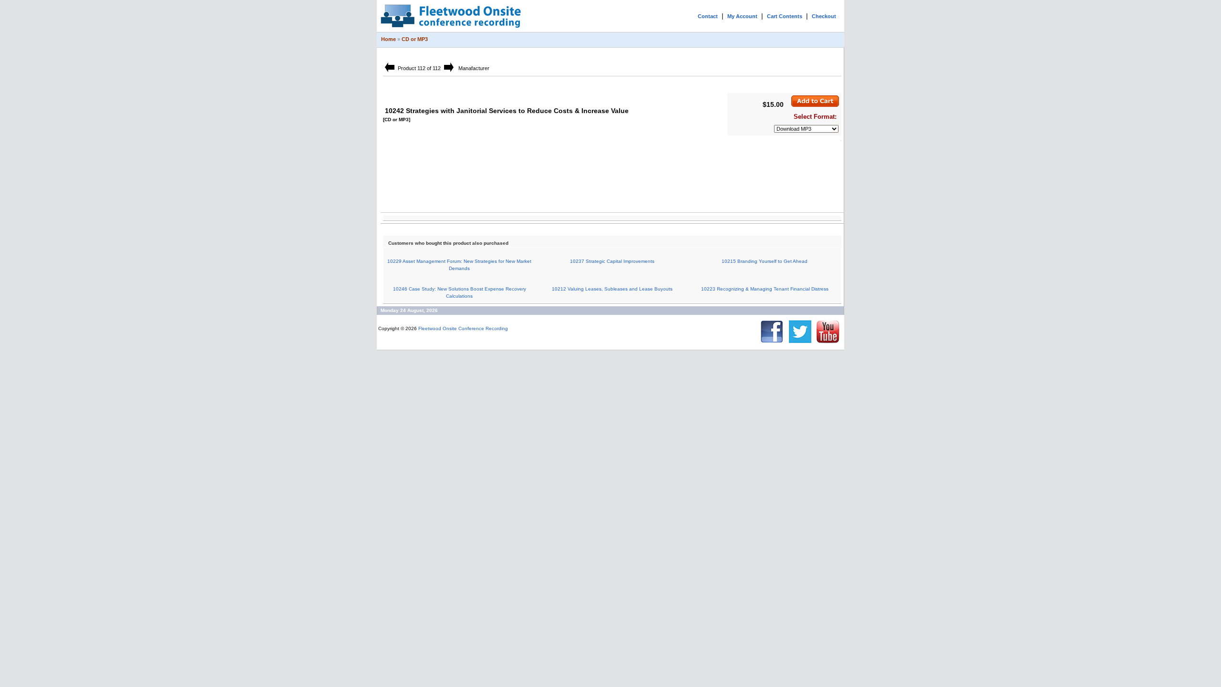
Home (388, 39)
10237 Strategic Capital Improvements (612, 261)
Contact (708, 16)
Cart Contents (784, 16)
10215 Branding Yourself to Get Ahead (764, 261)
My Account (742, 16)
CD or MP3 (415, 39)
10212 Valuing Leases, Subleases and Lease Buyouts (612, 288)
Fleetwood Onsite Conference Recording (463, 328)
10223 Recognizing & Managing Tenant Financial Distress (764, 288)
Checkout (824, 16)
